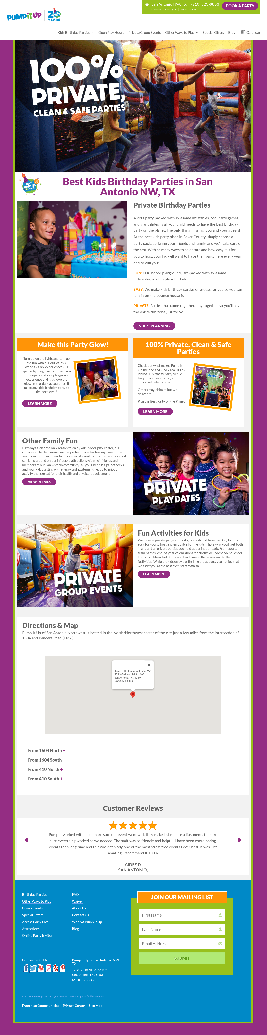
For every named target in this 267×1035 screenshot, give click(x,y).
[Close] (149, 665)
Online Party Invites (37, 923)
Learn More (40, 403)
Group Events (32, 896)
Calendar (253, 32)
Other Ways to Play (179, 32)
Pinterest (62, 956)
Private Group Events (144, 32)
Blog (231, 32)
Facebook (25, 956)
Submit (182, 945)
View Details (39, 482)
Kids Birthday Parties (74, 32)
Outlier (91, 984)
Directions (156, 9)
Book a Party (240, 6)
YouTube (40, 956)
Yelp (54, 956)
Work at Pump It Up (87, 909)
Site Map (95, 993)
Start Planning (154, 326)
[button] (132, 695)
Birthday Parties (34, 882)
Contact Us (80, 902)
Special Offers (213, 32)
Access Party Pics (35, 909)
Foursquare (47, 956)
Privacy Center (74, 993)
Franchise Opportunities (40, 993)
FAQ (75, 882)
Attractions (31, 916)
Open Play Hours (111, 32)
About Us (79, 896)
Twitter (33, 956)
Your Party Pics (170, 9)
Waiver (77, 889)
